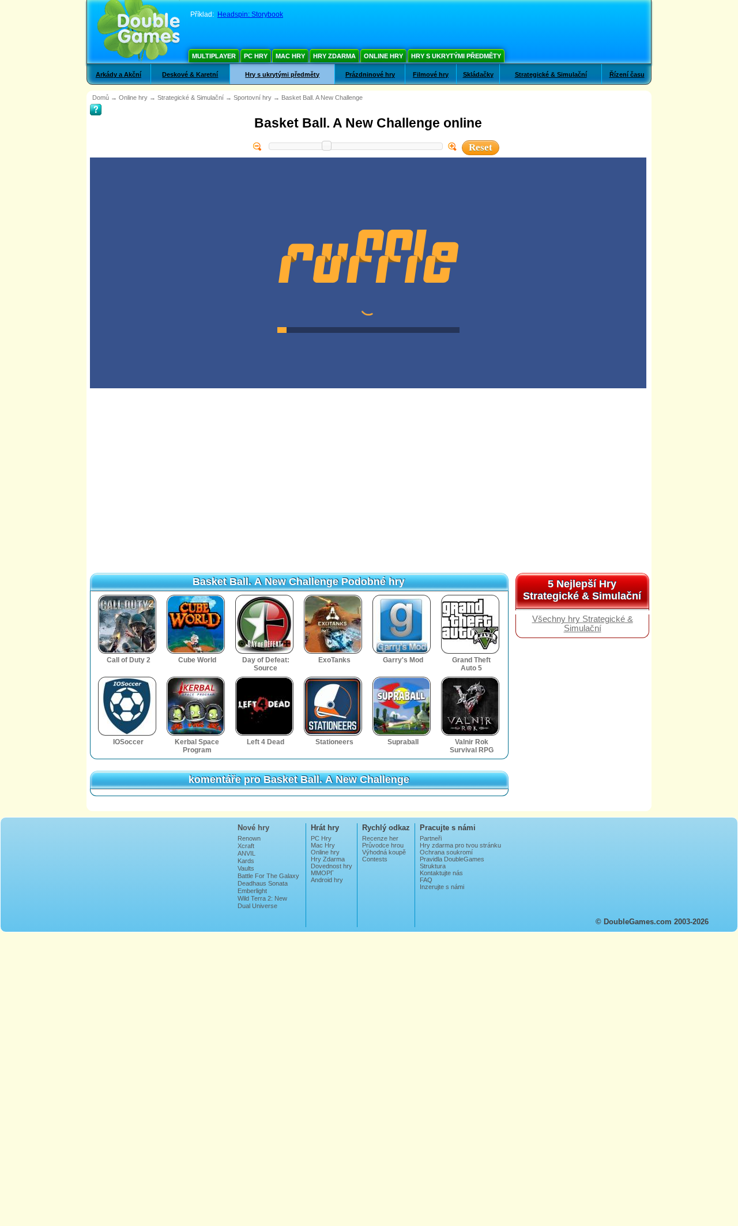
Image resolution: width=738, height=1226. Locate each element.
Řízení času (627, 74)
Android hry (327, 879)
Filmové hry (431, 74)
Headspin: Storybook (250, 14)
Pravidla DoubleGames (452, 859)
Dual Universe (257, 905)
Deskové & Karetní (190, 74)
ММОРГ (322, 872)
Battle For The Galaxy (268, 875)
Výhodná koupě (384, 852)
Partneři (431, 838)
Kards (246, 860)
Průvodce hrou (383, 845)
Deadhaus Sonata (263, 883)
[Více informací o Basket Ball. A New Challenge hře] (95, 102)
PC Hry (256, 56)
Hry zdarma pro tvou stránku (460, 845)
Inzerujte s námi (442, 886)
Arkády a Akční (118, 74)
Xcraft (246, 845)
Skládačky (478, 74)
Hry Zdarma (334, 56)
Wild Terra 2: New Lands (262, 902)
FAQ (426, 879)
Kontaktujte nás (441, 872)
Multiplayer (214, 56)
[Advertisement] (300, 523)
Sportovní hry (253, 97)
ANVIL (246, 853)
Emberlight (252, 890)
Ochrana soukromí (446, 852)
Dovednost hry (331, 866)
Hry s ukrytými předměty (456, 56)
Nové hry (253, 827)
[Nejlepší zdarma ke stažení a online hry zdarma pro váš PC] (138, 31)
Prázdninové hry (370, 74)
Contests (374, 859)
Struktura (433, 866)
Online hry (383, 56)
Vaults (246, 868)
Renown (249, 838)
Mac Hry (290, 56)
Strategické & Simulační (551, 74)
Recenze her (380, 838)
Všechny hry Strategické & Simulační (582, 623)
